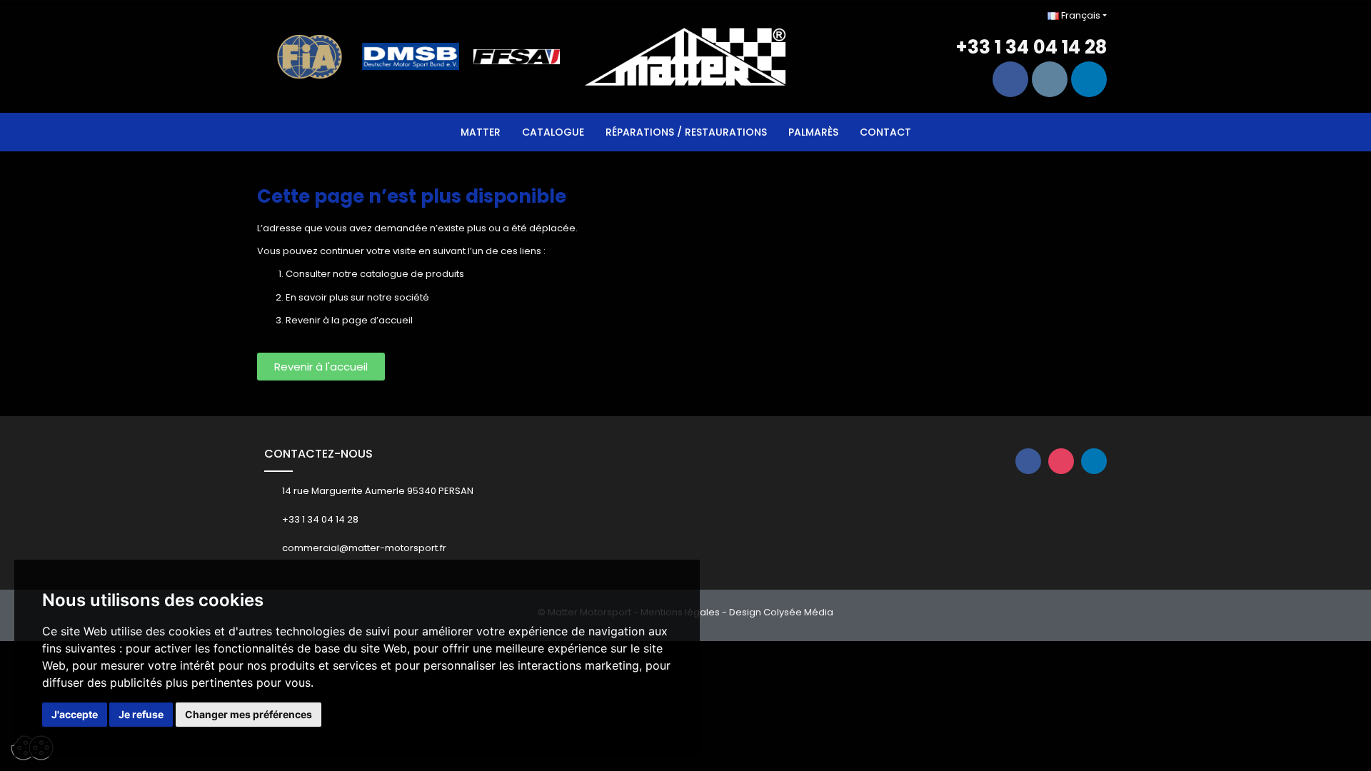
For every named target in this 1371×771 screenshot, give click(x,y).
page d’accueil (377, 320)
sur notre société (390, 297)
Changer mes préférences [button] (248, 714)
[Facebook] (1010, 79)
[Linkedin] (1089, 79)
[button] (321, 367)
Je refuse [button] (141, 714)
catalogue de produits (412, 274)
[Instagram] (1050, 79)
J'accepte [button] (74, 714)
